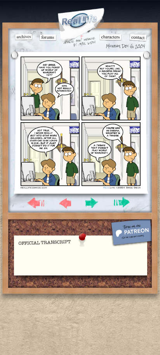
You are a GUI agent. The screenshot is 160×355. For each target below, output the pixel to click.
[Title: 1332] (80, 188)
